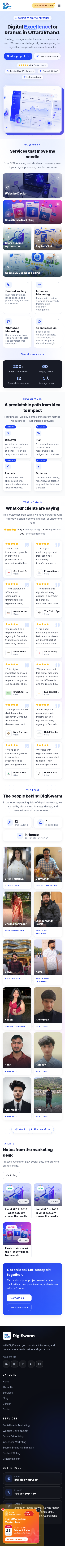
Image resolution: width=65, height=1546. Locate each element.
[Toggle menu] (59, 5)
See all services (31, 354)
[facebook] (22, 1364)
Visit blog (11, 1175)
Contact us (17, 1297)
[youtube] (39, 1364)
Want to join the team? (32, 1129)
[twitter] (31, 1364)
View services (49, 56)
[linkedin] (6, 1364)
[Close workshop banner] (38, 1510)
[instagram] (14, 1364)
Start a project (16, 56)
